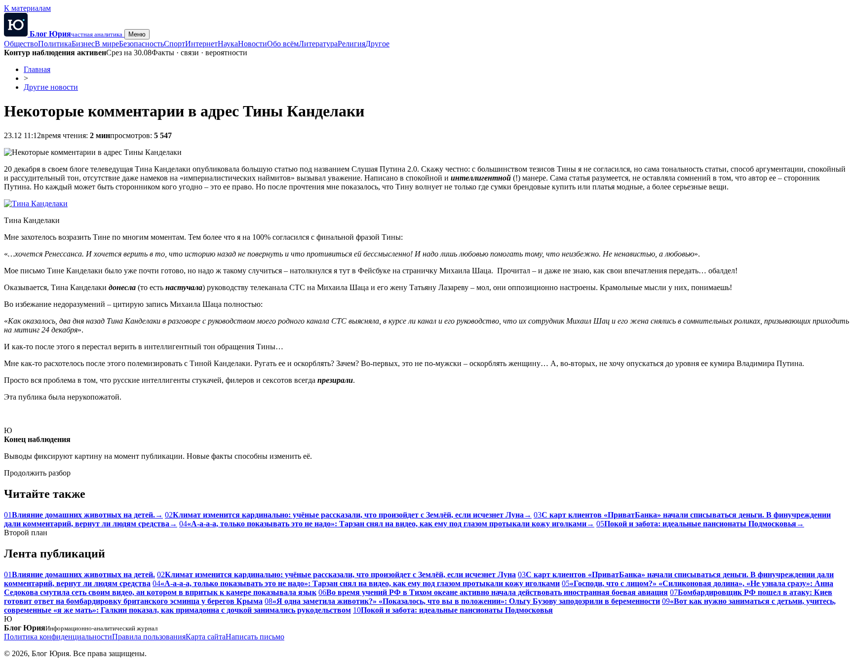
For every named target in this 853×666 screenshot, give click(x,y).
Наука (228, 43)
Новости (252, 43)
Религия (351, 43)
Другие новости (51, 87)
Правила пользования (149, 636)
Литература (318, 43)
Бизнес (83, 43)
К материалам (27, 8)
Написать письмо (255, 636)
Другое (377, 43)
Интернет (201, 43)
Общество (21, 43)
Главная (37, 69)
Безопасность (141, 43)
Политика (55, 43)
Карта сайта (206, 636)
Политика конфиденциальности (58, 636)
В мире (107, 43)
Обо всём (283, 43)
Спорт (174, 43)
